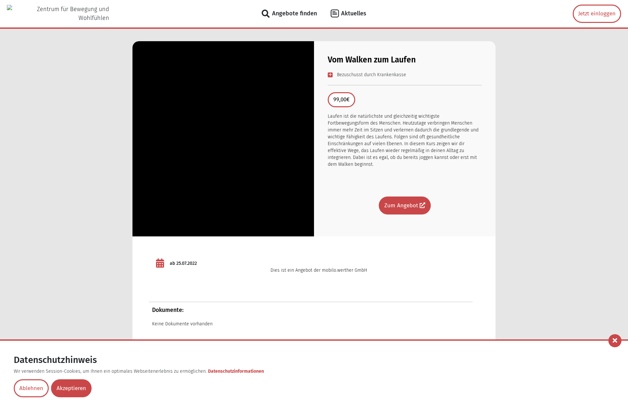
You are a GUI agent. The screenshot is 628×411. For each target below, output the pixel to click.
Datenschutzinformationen (236, 371)
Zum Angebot (402, 205)
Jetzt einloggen (597, 13)
